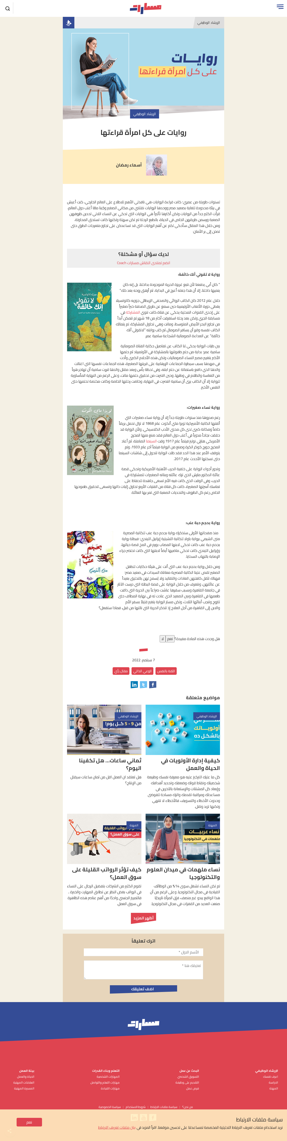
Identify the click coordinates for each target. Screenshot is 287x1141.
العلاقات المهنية (23, 1082)
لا (162, 638)
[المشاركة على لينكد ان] (134, 684)
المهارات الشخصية (108, 1076)
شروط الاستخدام (136, 1107)
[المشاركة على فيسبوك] (152, 684)
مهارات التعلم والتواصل (105, 1082)
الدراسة (273, 1082)
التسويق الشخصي (188, 1076)
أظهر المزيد (143, 918)
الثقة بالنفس (166, 671)
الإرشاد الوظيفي (208, 22)
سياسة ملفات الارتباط (163, 1107)
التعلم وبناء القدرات (106, 1070)
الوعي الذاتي (142, 671)
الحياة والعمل (25, 1076)
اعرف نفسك (270, 1076)
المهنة (273, 1088)
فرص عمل (192, 1088)
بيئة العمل (26, 1070)
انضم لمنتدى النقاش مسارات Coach (143, 262)
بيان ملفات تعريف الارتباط (117, 1127)
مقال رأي (121, 671)
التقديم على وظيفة (187, 1082)
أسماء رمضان (129, 165)
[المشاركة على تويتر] (143, 684)
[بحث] (7, 8)
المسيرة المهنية (24, 1088)
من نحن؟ (187, 1107)
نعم (29, 1122)
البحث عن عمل (189, 1070)
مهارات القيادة (110, 1088)
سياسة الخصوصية (110, 1107)
